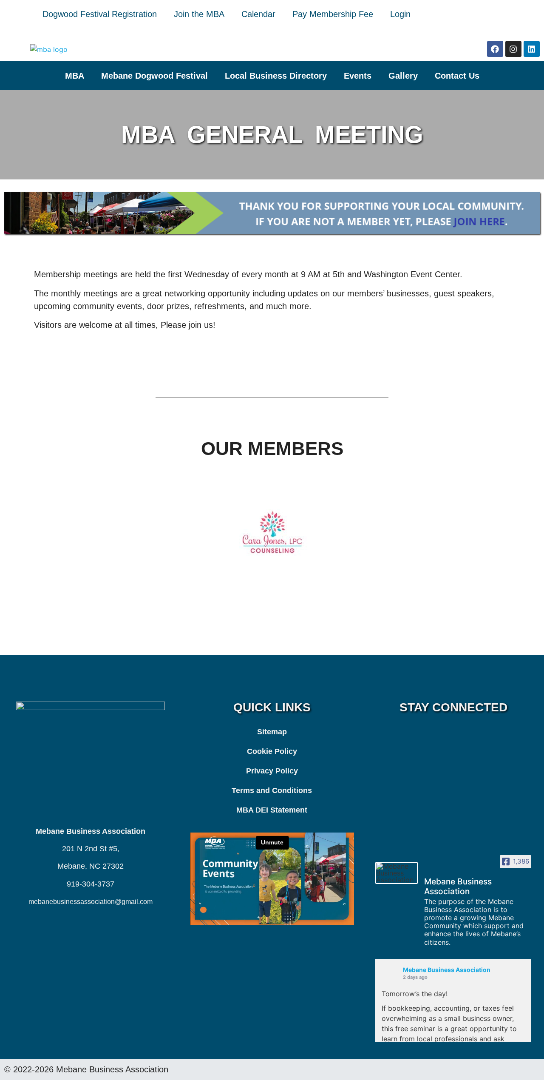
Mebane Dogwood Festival (154, 75)
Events (357, 75)
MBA (74, 75)
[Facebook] (495, 49)
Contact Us (457, 75)
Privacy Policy (272, 771)
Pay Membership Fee (332, 14)
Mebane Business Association (446, 969)
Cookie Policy (272, 751)
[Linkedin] (532, 49)
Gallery (403, 75)
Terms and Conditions (272, 790)
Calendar (258, 14)
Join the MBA (199, 14)
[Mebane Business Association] (396, 873)
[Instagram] (513, 49)
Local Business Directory (276, 75)
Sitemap (272, 732)
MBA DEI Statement (271, 810)
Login (400, 14)
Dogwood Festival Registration (99, 14)
